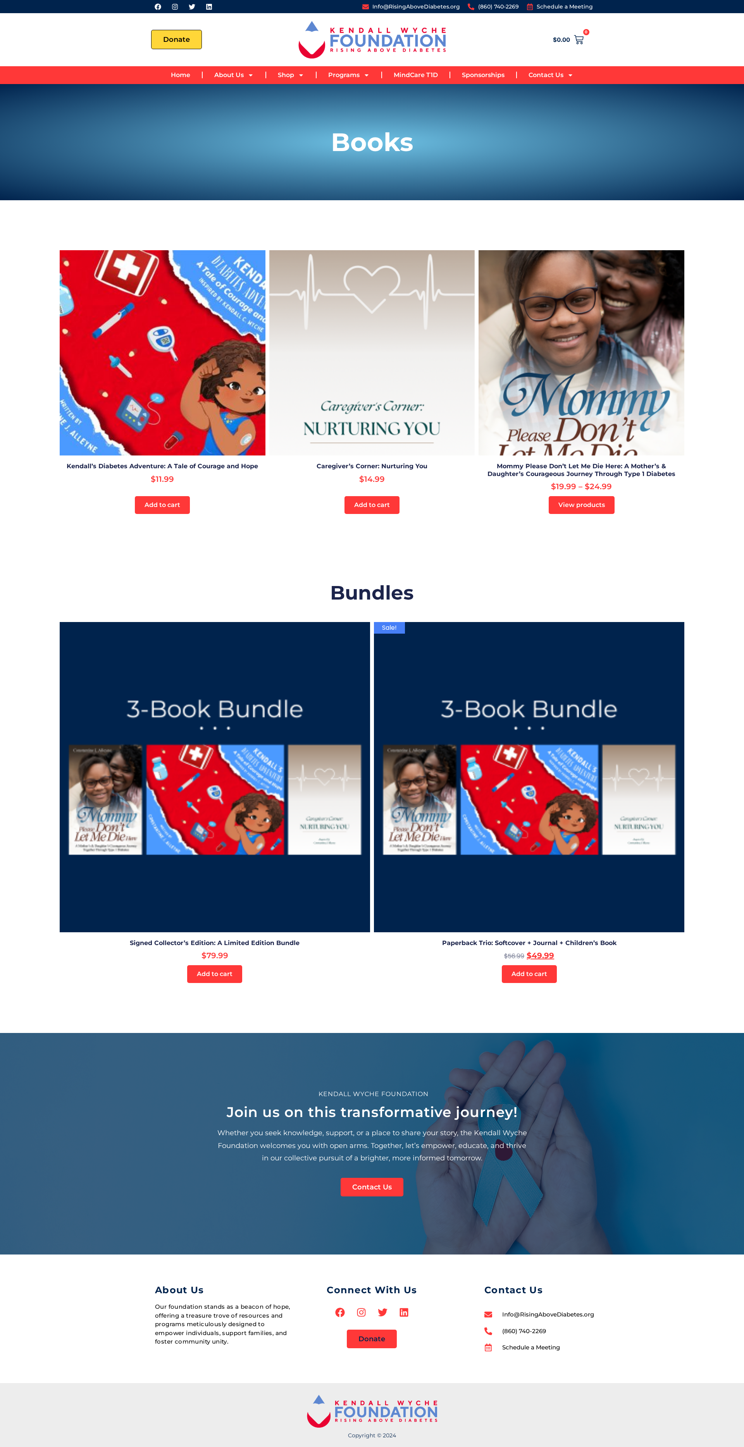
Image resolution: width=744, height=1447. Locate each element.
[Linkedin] (208, 6)
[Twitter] (191, 6)
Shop (286, 75)
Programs (344, 75)
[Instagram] (174, 6)
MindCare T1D (416, 75)
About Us (229, 75)
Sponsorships (483, 75)
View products (581, 505)
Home (180, 75)
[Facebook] (157, 6)
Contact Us (546, 75)
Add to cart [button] (162, 505)
